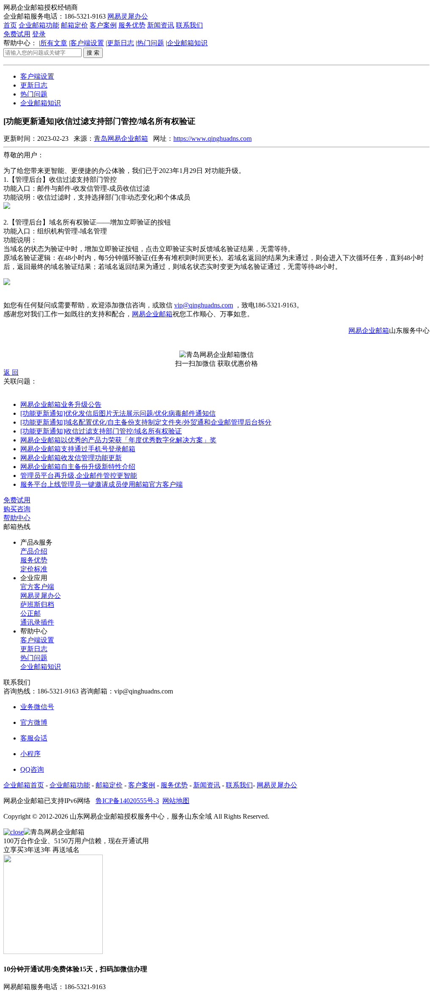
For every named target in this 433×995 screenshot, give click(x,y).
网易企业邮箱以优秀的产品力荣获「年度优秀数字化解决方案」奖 (118, 440)
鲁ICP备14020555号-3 (127, 800)
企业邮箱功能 (39, 25)
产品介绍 (33, 551)
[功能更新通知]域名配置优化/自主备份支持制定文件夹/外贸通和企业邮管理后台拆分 (145, 422)
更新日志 (120, 43)
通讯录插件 (37, 622)
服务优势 (131, 25)
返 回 (11, 372)
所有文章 (53, 43)
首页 (10, 25)
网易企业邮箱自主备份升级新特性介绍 (77, 466)
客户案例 (103, 25)
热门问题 (150, 43)
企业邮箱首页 (23, 785)
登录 (39, 34)
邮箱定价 (74, 25)
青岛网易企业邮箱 (121, 138)
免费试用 (16, 34)
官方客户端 (37, 586)
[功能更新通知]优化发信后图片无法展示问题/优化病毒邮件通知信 (118, 413)
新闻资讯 (160, 25)
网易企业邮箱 (152, 314)
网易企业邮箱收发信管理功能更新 (71, 457)
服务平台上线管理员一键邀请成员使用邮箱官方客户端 (101, 484)
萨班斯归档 (37, 604)
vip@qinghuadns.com (203, 305)
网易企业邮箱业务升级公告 (60, 404)
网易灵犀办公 (127, 16)
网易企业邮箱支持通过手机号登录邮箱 (77, 448)
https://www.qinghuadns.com (212, 138)
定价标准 (33, 569)
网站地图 (175, 800)
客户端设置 (87, 43)
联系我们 (189, 25)
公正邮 (30, 613)
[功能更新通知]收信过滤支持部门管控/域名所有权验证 (101, 431)
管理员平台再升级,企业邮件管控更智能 (78, 475)
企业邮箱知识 (187, 43)
